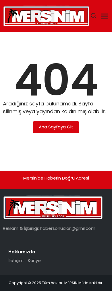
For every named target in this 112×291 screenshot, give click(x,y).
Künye (34, 260)
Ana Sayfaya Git (56, 127)
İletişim (16, 260)
